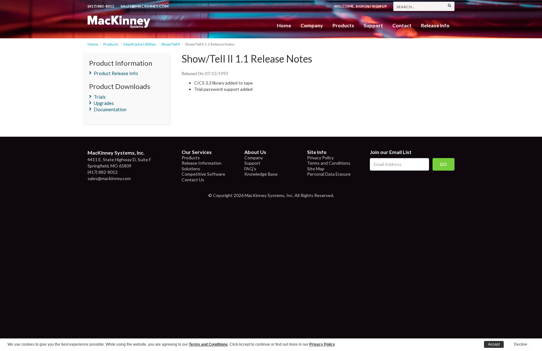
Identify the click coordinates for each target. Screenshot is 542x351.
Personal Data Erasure (329, 174)
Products (111, 44)
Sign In (362, 6)
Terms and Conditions (328, 163)
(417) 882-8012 (101, 6)
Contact (402, 25)
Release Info (435, 25)
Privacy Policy (320, 157)
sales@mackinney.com (144, 6)
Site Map (315, 168)
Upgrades (104, 103)
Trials (100, 97)
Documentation (110, 109)
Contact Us (193, 179)
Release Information (201, 163)
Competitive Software (203, 174)
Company (311, 25)
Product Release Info (116, 73)
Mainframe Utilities (140, 44)
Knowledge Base (261, 174)
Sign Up (379, 6)
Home (284, 25)
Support (373, 25)
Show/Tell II (170, 44)
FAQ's (250, 168)
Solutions (191, 168)
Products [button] (343, 25)
